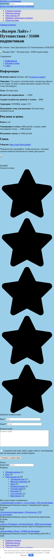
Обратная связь (12, 20)
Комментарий (6, 429)
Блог (7, 474)
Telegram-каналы (12, 13)
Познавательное (17, 486)
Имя (2, 419)
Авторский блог (17, 479)
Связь (7, 66)
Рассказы (14, 491)
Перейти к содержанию (10, 1)
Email (3, 424)
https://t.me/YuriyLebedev (20, 144)
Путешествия (16, 489)
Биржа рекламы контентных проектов (17, 6)
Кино (12, 484)
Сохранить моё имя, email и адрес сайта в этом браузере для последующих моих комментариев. (26, 452)
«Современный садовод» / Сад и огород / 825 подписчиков (26, 503)
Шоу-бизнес (15, 496)
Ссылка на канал (37, 77)
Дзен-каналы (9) (12, 15)
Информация (11, 61)
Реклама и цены (12, 63)
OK (31, 555)
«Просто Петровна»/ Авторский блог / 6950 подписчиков (26, 524)
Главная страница (13, 11)
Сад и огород (16, 493)
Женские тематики (18, 481)
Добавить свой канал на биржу (19, 18)
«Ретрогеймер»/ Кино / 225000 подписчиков (20, 531)
